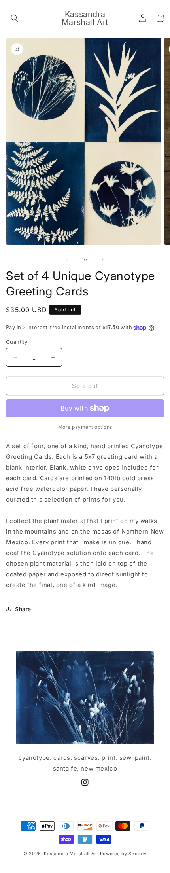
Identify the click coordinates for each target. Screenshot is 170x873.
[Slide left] (67, 259)
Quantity (16, 342)
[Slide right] (102, 259)
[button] (14, 18)
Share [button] (23, 609)
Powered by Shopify (123, 853)
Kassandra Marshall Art (71, 853)
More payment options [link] (85, 427)
